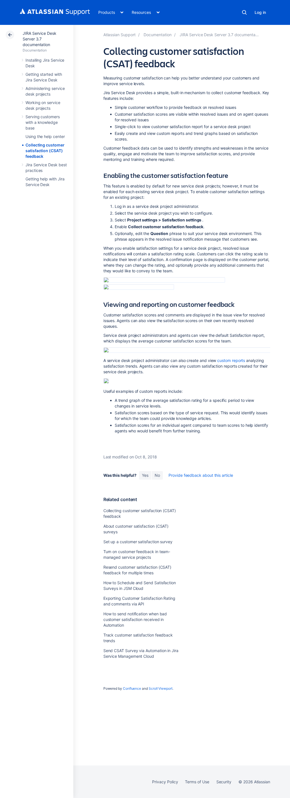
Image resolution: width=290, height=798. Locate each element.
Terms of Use (197, 781)
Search (244, 12)
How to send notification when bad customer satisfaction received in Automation (135, 619)
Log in (260, 12)
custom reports (231, 360)
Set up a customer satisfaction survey (137, 541)
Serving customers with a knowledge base (42, 122)
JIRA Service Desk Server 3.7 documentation (39, 39)
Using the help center (45, 136)
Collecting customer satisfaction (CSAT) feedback (45, 151)
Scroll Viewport (160, 688)
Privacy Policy (165, 781)
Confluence (132, 688)
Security (223, 781)
